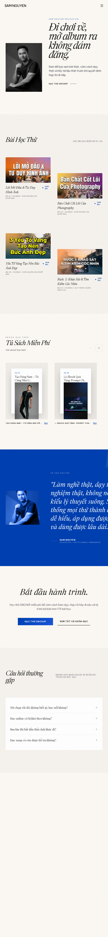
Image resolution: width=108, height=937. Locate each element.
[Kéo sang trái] (90, 348)
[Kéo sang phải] (99, 348)
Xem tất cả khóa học (74, 621)
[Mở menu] (102, 5)
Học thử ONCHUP (35, 621)
